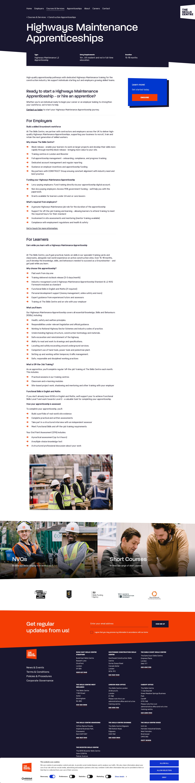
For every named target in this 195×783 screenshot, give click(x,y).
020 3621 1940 (114, 675)
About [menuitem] (87, 8)
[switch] (72, 776)
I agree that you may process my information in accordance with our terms (121, 632)
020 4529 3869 (114, 738)
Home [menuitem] (29, 8)
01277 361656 (146, 740)
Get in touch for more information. (42, 228)
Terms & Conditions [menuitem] (37, 671)
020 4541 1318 (146, 667)
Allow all (164, 763)
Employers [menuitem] (39, 8)
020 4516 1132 (114, 708)
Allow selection (164, 770)
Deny (164, 777)
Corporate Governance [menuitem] (39, 680)
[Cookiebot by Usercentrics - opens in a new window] (27, 779)
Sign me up (160, 624)
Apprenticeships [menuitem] (74, 8)
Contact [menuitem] (106, 8)
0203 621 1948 (81, 672)
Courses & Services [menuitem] (55, 8)
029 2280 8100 (146, 713)
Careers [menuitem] (96, 8)
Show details (119, 776)
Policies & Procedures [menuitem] (39, 676)
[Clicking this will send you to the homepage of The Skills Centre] (187, 12)
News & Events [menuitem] (35, 667)
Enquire (145, 97)
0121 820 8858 (81, 705)
